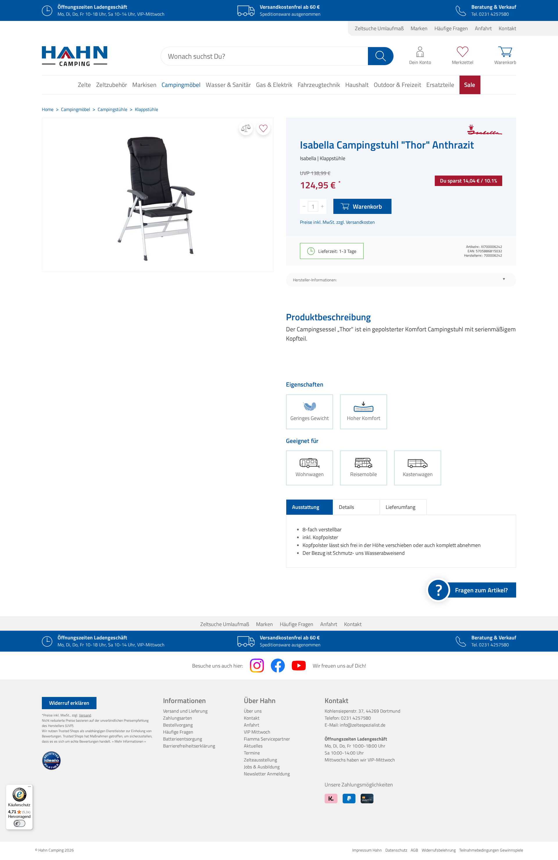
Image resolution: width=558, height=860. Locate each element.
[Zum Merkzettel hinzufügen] (263, 128)
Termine (252, 752)
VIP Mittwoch (257, 731)
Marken (419, 28)
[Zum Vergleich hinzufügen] (246, 128)
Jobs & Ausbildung (262, 766)
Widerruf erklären (69, 703)
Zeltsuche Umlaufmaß (379, 28)
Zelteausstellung (260, 759)
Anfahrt (483, 28)
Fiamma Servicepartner (267, 738)
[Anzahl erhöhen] (322, 206)
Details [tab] (346, 507)
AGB (414, 850)
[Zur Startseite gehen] (74, 56)
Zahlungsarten (177, 717)
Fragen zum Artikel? (481, 590)
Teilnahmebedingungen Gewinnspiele (491, 850)
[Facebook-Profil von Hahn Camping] (278, 666)
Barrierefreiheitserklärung (189, 745)
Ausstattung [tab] (305, 507)
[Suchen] (381, 56)
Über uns (253, 710)
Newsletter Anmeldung (267, 773)
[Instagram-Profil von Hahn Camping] (257, 666)
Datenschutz (396, 850)
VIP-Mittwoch (381, 759)
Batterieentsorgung (182, 738)
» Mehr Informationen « (129, 741)
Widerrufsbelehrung (439, 850)
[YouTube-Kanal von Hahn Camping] (299, 666)
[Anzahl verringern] (304, 206)
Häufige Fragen (451, 28)
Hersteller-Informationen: (315, 280)
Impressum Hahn (367, 850)
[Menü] (29, 787)
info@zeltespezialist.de (362, 724)
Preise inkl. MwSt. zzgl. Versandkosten (337, 222)
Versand (85, 715)
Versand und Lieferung (185, 710)
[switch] (19, 823)
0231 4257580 (494, 13)
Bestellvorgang (178, 724)
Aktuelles (253, 745)
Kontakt (507, 28)
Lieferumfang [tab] (400, 507)
